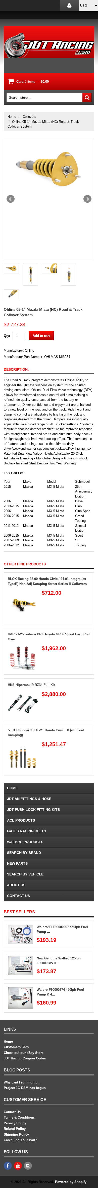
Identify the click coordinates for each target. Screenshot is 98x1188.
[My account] (69, 5)
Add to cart (41, 336)
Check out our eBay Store (23, 1053)
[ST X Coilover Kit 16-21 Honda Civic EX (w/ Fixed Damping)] (23, 744)
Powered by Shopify (70, 1182)
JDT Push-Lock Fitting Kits (33, 810)
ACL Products (21, 820)
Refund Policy (15, 1129)
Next (87, 199)
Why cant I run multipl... (22, 1082)
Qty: (7, 336)
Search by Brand (24, 853)
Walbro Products (25, 842)
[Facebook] (8, 1166)
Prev (11, 199)
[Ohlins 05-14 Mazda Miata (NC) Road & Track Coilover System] (49, 169)
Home (12, 117)
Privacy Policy (15, 1123)
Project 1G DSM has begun (25, 1088)
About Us (16, 885)
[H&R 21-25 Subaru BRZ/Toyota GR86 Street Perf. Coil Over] (23, 648)
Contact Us (18, 896)
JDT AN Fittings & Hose (29, 799)
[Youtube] (18, 1166)
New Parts (17, 863)
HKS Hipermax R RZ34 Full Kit (31, 685)
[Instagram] (28, 1166)
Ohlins (29, 350)
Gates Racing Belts (26, 831)
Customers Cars (16, 1047)
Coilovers (29, 117)
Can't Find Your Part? (20, 1140)
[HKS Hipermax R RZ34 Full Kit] (23, 694)
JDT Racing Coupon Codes (25, 1058)
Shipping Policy (16, 1134)
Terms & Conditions (19, 1117)
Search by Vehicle (25, 874)
